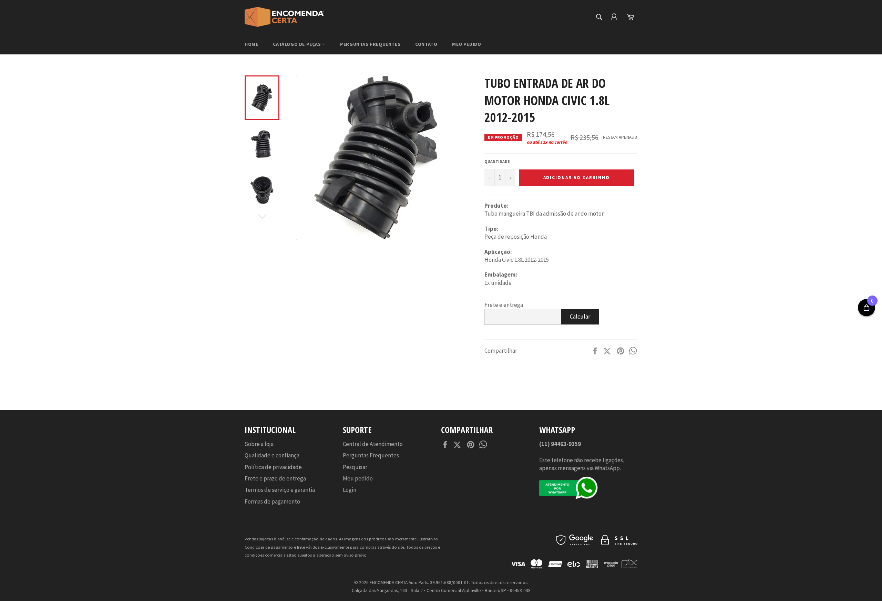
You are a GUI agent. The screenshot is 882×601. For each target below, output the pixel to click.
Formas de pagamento (272, 501)
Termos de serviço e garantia (280, 490)
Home (251, 44)
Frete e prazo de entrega (275, 478)
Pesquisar (355, 467)
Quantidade (497, 161)
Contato (426, 44)
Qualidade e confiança (272, 455)
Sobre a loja (259, 444)
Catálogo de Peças (297, 44)
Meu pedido (466, 44)
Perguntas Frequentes (370, 44)
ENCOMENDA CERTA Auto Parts (399, 583)
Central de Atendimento (373, 444)
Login (349, 490)
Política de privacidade (273, 467)
